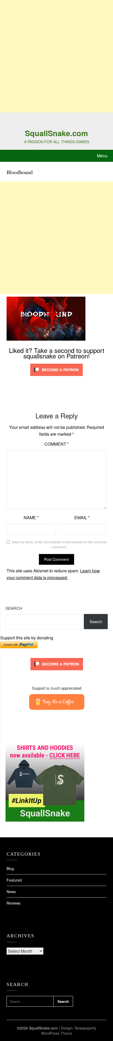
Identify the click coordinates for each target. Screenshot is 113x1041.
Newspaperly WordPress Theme (68, 1030)
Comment (56, 444)
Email (82, 517)
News (11, 891)
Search (14, 608)
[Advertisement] (56, 56)
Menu (102, 156)
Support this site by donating (26, 638)
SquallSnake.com (56, 133)
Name (31, 517)
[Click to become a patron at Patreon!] (56, 377)
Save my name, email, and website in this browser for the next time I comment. (59, 544)
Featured (14, 880)
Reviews (13, 903)
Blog (10, 868)
